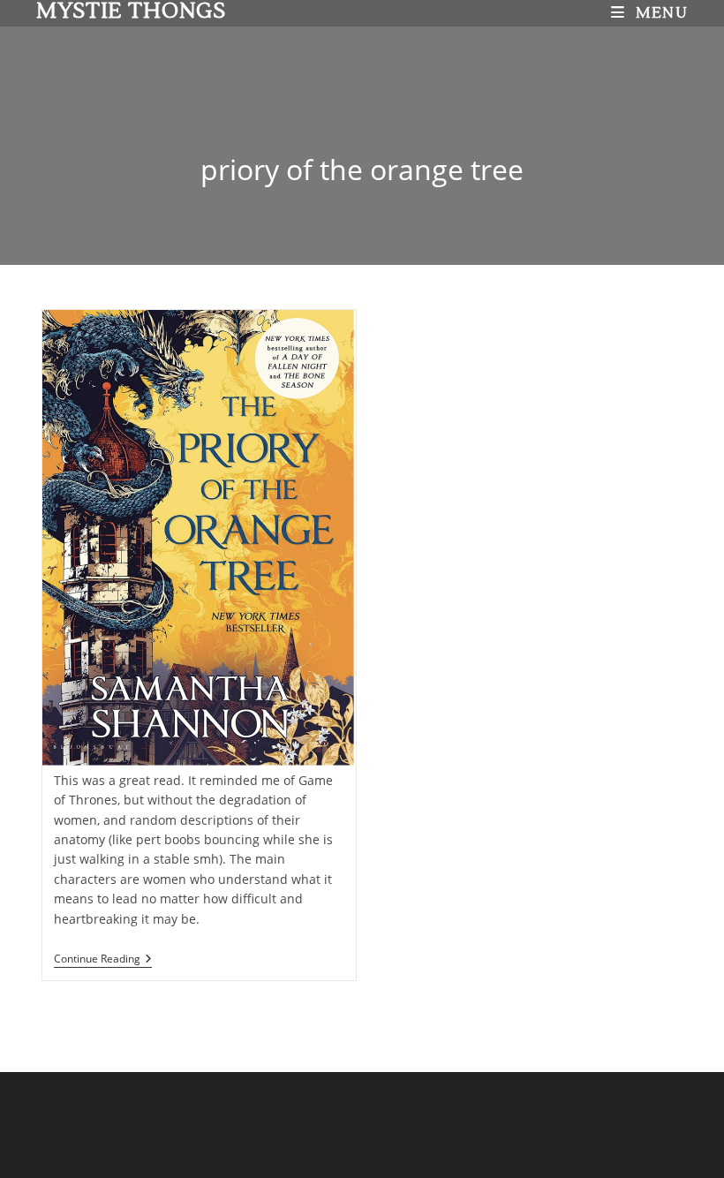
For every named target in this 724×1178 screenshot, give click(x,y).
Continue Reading (103, 959)
